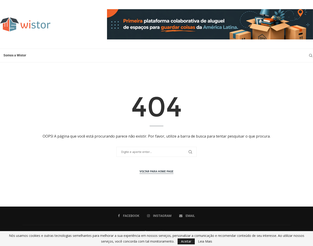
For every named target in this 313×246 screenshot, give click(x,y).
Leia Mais (205, 241)
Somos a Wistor (14, 55)
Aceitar (186, 241)
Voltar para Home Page (156, 171)
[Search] (310, 55)
